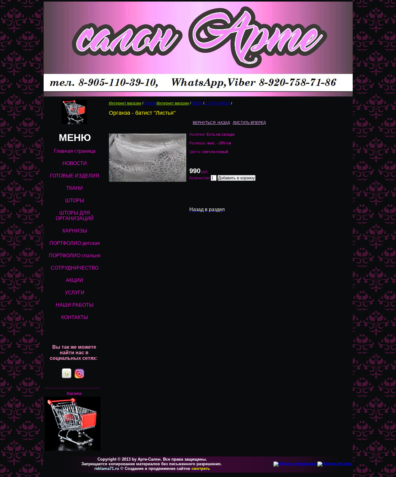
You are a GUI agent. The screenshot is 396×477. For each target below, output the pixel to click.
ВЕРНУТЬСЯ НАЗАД (211, 123)
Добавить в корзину (236, 178)
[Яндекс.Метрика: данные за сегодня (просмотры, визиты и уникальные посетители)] (334, 464)
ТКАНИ (150, 103)
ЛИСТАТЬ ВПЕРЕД (249, 123)
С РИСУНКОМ (217, 103)
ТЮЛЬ (197, 103)
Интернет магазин (125, 103)
